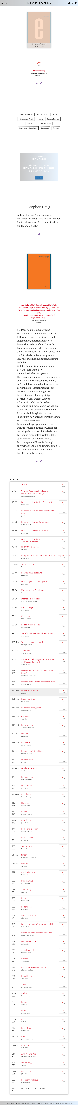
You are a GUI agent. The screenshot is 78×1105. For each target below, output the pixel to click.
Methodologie (27, 607)
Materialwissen (27, 616)
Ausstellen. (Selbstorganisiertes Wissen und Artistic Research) (37, 661)
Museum (25, 1045)
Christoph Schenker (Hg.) (33, 310)
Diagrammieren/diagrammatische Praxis (38, 682)
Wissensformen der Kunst (32, 642)
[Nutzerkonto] (69, 3)
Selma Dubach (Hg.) (44, 305)
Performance (26, 907)
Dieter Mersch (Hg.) (41, 308)
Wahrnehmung (27, 564)
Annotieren (26, 650)
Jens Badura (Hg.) (28, 305)
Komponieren (27, 777)
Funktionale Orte (28, 941)
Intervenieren (27, 759)
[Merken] (37, 83)
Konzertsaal (26, 1028)
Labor (23, 1036)
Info (28, 1103)
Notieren (25, 803)
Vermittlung (26, 1062)
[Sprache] (72, 3)
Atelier (24, 993)
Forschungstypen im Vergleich (34, 581)
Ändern (39, 178)
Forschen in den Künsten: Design (35, 522)
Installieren (26, 733)
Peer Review (26, 1071)
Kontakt (45, 1103)
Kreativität (25, 958)
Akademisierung (28, 872)
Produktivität (26, 976)
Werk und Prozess (28, 915)
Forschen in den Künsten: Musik (34, 530)
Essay (23, 898)
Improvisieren (27, 725)
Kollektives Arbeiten (29, 768)
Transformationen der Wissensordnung (38, 633)
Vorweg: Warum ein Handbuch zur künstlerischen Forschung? (35, 492)
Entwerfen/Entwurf (29, 690)
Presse (33, 1103)
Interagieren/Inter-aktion (32, 751)
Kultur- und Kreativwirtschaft (33, 967)
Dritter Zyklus (27, 881)
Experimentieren (28, 699)
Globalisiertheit (27, 950)
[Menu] (2, 3)
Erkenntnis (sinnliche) (30, 547)
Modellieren (26, 794)
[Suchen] (5, 3)
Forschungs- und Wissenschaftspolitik (37, 924)
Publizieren (26, 820)
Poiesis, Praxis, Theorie (30, 625)
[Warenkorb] (76, 3)
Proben (24, 811)
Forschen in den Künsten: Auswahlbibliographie (32, 540)
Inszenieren (26, 742)
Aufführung (26, 889)
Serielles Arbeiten (28, 846)
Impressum (68, 1103)
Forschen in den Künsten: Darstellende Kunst (37, 512)
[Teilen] (40, 83)
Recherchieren (27, 837)
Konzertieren (26, 785)
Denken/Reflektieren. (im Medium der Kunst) (37, 672)
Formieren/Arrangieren (31, 707)
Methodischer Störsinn (31, 599)
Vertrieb (39, 1103)
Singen (24, 855)
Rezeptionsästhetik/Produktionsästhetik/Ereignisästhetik (45, 555)
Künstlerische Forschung (31, 573)
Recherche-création (29, 829)
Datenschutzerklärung (56, 1103)
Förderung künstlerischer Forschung (36, 933)
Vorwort (24, 484)
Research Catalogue (29, 1080)
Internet (24, 1010)
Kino (23, 1019)
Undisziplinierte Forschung (32, 590)
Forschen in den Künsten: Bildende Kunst (38, 502)
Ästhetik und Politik (29, 1054)
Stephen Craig (39, 71)
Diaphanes (39, 2)
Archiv (24, 984)
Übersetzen (26, 863)
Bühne (24, 1002)
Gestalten (25, 716)
